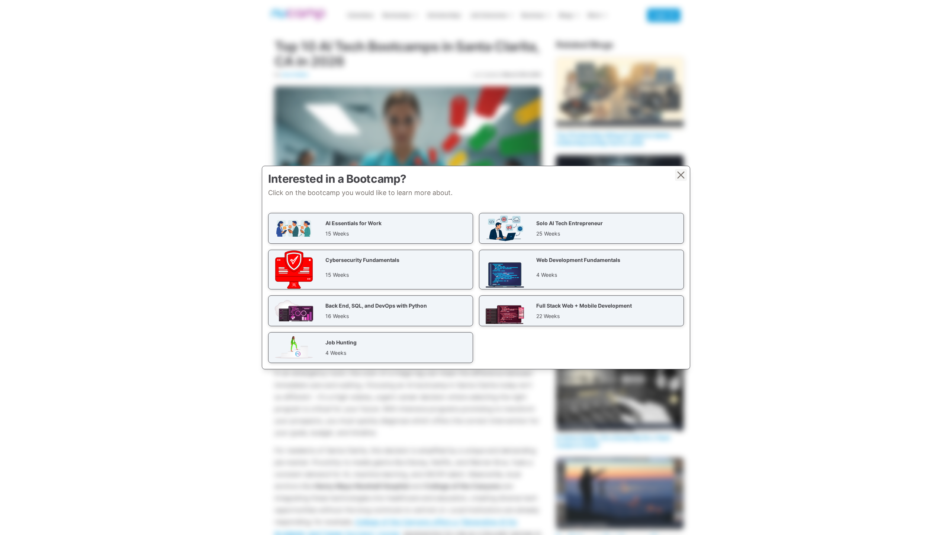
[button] (370, 228)
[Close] (681, 175)
